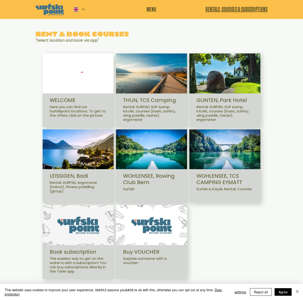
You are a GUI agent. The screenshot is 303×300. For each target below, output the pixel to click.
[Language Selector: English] (79, 9)
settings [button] (240, 292)
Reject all (261, 292)
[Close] (297, 292)
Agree (283, 292)
